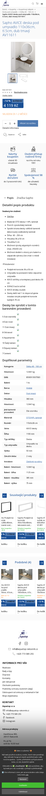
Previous (5, 495)
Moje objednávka (10, 696)
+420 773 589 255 (25, 653)
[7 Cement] (23, 351)
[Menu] (42, 3)
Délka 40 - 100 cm (34, 366)
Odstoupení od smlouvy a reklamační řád (20, 692)
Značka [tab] (25, 197)
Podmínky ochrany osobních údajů (17, 689)
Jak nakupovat (8, 681)
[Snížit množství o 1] (5, 123)
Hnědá (29, 388)
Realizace (6, 667)
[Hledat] (33, 3)
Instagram (26, 643)
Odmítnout (23, 791)
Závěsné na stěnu (34, 461)
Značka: (7, 96)
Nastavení (23, 779)
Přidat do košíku (28, 123)
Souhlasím (23, 785)
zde (26, 775)
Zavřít (38, 141)
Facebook (20, 643)
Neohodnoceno (20, 92)
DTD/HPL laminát (34, 417)
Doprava (6, 674)
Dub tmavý (31, 393)
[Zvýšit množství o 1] (14, 123)
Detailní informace (10, 128)
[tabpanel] (25, 523)
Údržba (10, 216)
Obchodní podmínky (11, 685)
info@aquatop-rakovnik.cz (25, 649)
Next (41, 495)
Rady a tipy (7, 671)
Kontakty (6, 678)
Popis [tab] (10, 197)
